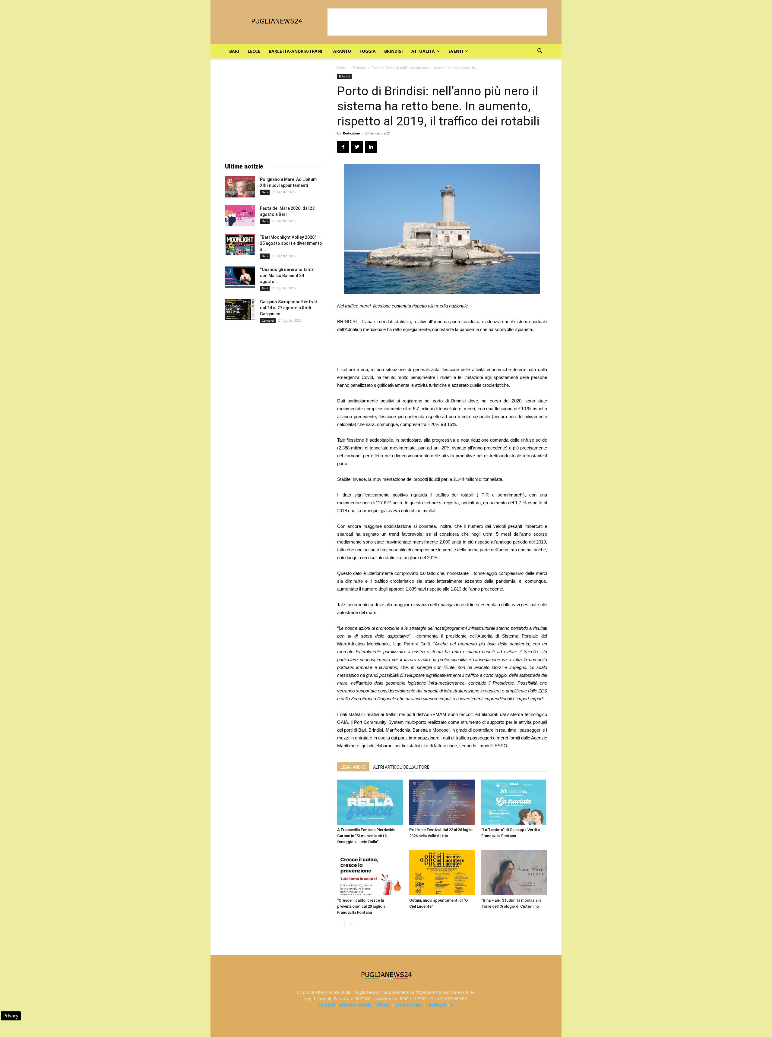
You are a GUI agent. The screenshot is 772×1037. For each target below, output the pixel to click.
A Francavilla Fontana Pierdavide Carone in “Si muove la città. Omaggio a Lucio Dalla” (366, 835)
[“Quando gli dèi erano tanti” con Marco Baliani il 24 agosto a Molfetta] (240, 277)
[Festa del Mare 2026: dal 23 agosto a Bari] (240, 215)
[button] (540, 52)
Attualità (423, 51)
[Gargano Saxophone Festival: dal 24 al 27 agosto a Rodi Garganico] (240, 309)
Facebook (436, 1005)
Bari (234, 51)
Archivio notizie (355, 1005)
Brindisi (393, 51)
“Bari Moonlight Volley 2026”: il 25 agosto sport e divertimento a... (291, 243)
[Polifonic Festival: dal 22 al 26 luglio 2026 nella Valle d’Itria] (442, 802)
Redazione (351, 133)
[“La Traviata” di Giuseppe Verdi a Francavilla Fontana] (514, 802)
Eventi (455, 51)
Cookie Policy (408, 1005)
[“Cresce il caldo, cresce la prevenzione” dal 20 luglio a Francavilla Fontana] (370, 872)
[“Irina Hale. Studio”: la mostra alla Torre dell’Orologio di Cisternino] (514, 872)
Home (342, 67)
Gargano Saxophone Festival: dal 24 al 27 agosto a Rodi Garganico (289, 307)
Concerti (268, 320)
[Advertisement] (437, 22)
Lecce (254, 51)
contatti (326, 1005)
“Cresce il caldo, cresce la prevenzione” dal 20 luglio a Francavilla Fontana (361, 906)
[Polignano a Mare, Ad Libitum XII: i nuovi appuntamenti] (240, 186)
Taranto (341, 51)
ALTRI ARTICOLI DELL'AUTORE (401, 767)
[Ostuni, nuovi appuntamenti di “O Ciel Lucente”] (442, 872)
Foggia (367, 51)
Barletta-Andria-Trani (295, 51)
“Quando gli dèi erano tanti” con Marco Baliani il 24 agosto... (287, 275)
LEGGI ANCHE (353, 767)
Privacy (383, 1005)
